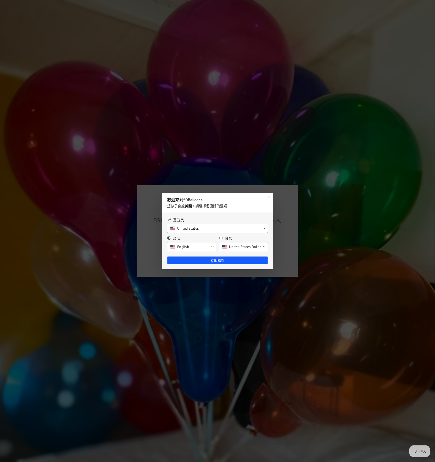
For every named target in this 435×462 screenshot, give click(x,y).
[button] (217, 228)
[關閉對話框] (269, 196)
